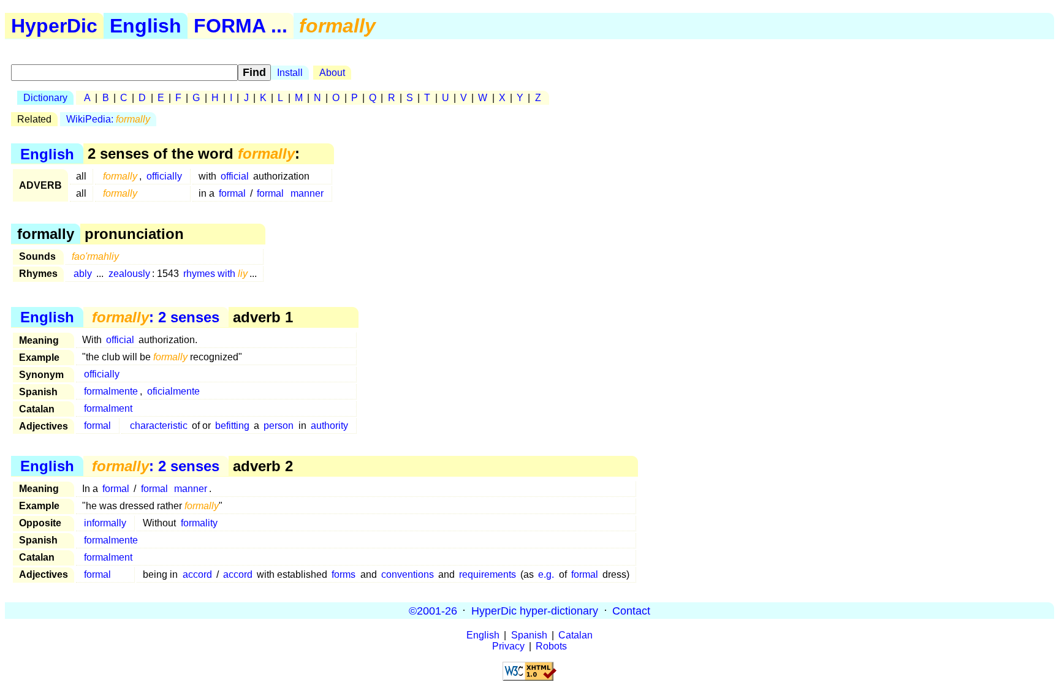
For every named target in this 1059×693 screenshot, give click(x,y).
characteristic (159, 425)
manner (307, 193)
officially (164, 176)
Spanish (529, 635)
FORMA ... (240, 26)
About (332, 72)
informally (105, 523)
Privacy (508, 646)
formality (199, 523)
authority (329, 425)
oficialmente (173, 391)
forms (343, 574)
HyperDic (54, 26)
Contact (631, 610)
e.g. (546, 574)
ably (83, 273)
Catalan (575, 635)
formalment (108, 408)
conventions (407, 574)
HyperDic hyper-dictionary (534, 610)
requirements (487, 574)
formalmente (111, 391)
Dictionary (45, 98)
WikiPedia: (108, 119)
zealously (129, 273)
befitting (232, 425)
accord (197, 574)
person (279, 425)
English (145, 26)
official (235, 176)
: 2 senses (155, 317)
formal (232, 193)
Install (290, 72)
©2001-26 (433, 610)
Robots (551, 646)
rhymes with (215, 273)
